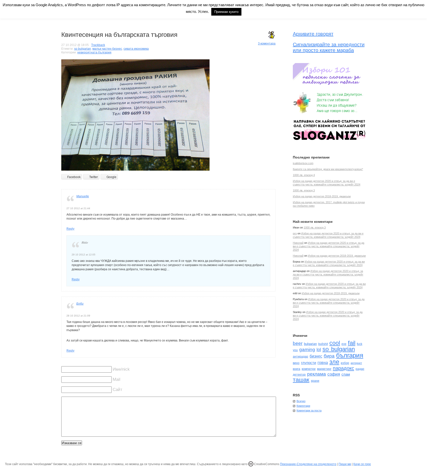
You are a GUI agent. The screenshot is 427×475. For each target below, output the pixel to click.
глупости (308, 363)
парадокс (343, 368)
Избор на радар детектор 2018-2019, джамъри (322, 196)
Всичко (301, 401)
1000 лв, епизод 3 (304, 190)
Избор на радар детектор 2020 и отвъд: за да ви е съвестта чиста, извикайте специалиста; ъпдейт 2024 (328, 246)
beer (297, 343)
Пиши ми (345, 464)
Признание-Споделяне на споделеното (308, 464)
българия (349, 355)
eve (344, 344)
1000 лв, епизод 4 (304, 175)
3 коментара (267, 43)
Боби (80, 303)
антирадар (300, 356)
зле (334, 361)
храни (315, 381)
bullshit (323, 344)
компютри (309, 369)
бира (329, 356)
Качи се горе (362, 464)
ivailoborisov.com (303, 163)
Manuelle (82, 196)
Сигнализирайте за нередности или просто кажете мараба (328, 47)
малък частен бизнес (107, 48)
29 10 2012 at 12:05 (83, 254)
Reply (70, 228)
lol (319, 349)
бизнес (316, 356)
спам (346, 374)
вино (296, 363)
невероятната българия (94, 52)
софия (333, 374)
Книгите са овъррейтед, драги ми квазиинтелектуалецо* (328, 169)
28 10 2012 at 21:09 (78, 315)
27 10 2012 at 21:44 (78, 208)
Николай (298, 242)
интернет (356, 363)
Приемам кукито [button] (226, 12)
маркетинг (324, 369)
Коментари (303, 405)
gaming (307, 349)
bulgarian (310, 344)
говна (323, 363)
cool (334, 343)
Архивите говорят (313, 34)
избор (345, 363)
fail (351, 342)
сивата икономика (136, 48)
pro (295, 233)
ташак (301, 379)
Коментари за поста (309, 410)
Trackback (98, 45)
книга (296, 369)
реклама (316, 374)
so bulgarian (82, 48)
